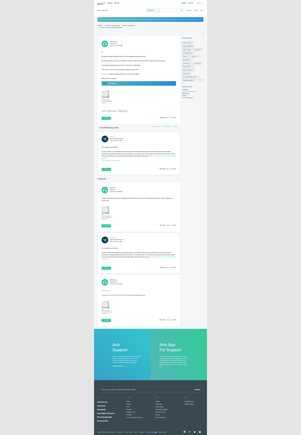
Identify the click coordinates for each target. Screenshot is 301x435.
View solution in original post (110, 160)
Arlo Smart (197, 63)
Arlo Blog (129, 415)
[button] (177, 39)
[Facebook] (185, 432)
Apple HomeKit (187, 46)
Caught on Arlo (130, 412)
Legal (135, 432)
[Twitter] (195, 432)
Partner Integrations (129, 25)
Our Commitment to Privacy (134, 417)
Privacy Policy (120, 432)
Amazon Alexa (187, 42)
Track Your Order (160, 412)
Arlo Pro (185, 56)
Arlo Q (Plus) (186, 59)
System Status (159, 407)
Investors (129, 409)
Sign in (196, 10)
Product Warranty (160, 417)
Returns (157, 415)
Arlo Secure (186, 63)
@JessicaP (105, 74)
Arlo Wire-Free (187, 66)
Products (110, 3)
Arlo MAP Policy (189, 401)
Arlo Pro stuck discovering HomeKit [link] (111, 27)
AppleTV (197, 49)
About (128, 401)
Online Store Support (161, 409)
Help (201, 10)
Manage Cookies (162, 432)
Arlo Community (102, 10)
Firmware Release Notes (189, 77)
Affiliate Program (189, 404)
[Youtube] (200, 432)
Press (128, 407)
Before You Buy (187, 70)
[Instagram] (189, 432)
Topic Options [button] (202, 34)
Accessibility (141, 432)
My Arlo (191, 3)
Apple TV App (187, 49)
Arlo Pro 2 (194, 56)
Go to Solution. (112, 83)
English (100, 25)
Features (185, 73)
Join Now (189, 10)
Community (158, 404)
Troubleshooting (122, 111)
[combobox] (172, 10)
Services (116, 3)
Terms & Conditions (128, 432)
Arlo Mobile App (187, 53)
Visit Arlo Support (117, 366)
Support (184, 3)
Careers (128, 404)
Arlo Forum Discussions (112, 25)
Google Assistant (188, 80)
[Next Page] (202, 80)
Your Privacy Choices (150, 432)
